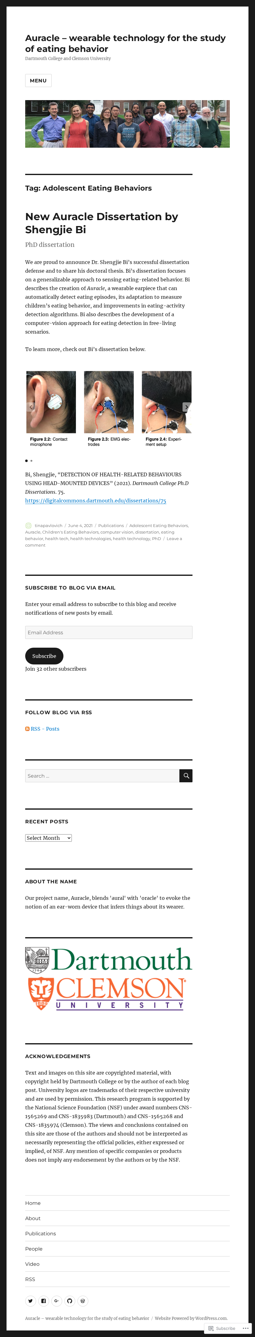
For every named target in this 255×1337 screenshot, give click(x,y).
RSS (30, 1279)
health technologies (90, 538)
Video (32, 1264)
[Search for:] (102, 776)
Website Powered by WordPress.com (191, 1318)
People (34, 1249)
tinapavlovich (49, 525)
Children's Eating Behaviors (70, 532)
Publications (111, 525)
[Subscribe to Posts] (27, 729)
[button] (187, 407)
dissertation (147, 532)
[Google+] (56, 1301)
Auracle (32, 532)
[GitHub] (69, 1301)
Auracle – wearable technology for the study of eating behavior (87, 1318)
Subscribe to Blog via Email (70, 588)
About (33, 1218)
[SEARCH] (185, 775)
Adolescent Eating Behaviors (158, 525)
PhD (156, 538)
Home (33, 1203)
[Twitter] (30, 1301)
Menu (38, 81)
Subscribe (44, 656)
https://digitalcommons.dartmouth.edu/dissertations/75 (95, 500)
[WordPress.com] (82, 1301)
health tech (56, 538)
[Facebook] (43, 1301)
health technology (131, 538)
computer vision (116, 532)
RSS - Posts (45, 729)
